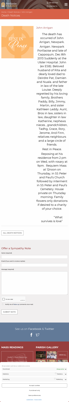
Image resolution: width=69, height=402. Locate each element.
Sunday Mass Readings (17, 361)
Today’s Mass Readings (17, 357)
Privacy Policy (38, 399)
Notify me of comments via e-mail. (19, 304)
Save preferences (34, 395)
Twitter (49, 329)
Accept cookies (34, 385)
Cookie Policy (30, 399)
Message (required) (7, 269)
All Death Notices (12, 233)
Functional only (34, 390)
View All (62, 355)
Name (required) (6, 253)
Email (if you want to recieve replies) (13, 261)
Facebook (34, 329)
